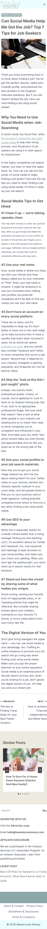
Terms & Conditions (23, 917)
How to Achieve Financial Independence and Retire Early (37, 710)
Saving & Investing (11, 15)
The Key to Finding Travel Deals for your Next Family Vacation (8, 712)
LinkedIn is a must (12, 346)
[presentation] (23, 760)
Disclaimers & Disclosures (24, 911)
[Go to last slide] (7, 770)
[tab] (18, 793)
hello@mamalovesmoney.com (25, 832)
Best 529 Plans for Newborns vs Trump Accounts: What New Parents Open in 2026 (23, 876)
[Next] (40, 770)
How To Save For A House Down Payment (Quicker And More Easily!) (21, 780)
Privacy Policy (35, 905)
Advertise (17, 825)
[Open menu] (44, 4)
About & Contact (14, 905)
